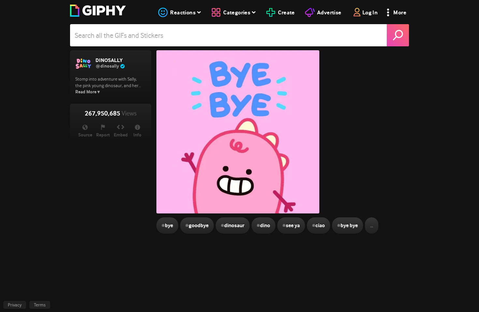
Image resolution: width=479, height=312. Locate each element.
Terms (40, 304)
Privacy (15, 304)
